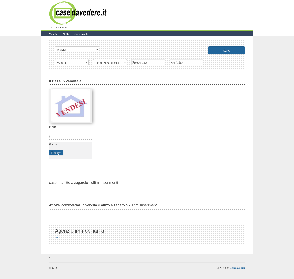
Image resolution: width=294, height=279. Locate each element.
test (57, 237)
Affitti (65, 34)
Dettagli (56, 152)
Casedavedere (237, 267)
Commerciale (81, 34)
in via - (53, 126)
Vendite (53, 34)
